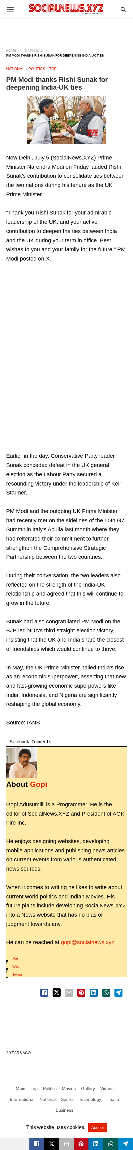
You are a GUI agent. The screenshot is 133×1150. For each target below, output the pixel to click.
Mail (15, 958)
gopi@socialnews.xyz (87, 942)
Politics (36, 69)
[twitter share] (57, 992)
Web (15, 966)
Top (53, 69)
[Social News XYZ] (66, 9)
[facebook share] (44, 993)
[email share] (69, 993)
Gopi (38, 784)
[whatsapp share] (106, 993)
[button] (66, 120)
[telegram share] (118, 993)
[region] (66, 29)
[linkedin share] (94, 993)
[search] (123, 9)
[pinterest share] (81, 993)
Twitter (17, 975)
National (34, 50)
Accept (97, 1127)
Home (11, 50)
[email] (66, 1144)
